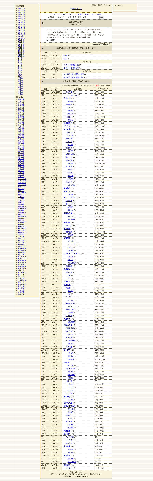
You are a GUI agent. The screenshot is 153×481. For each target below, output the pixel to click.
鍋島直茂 (70, 113)
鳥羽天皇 (21, 189)
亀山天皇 (21, 222)
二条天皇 (21, 197)
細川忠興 (70, 241)
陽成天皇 (21, 161)
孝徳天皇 (21, 119)
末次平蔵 (69, 142)
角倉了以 (67, 191)
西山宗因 (69, 443)
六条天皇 (21, 203)
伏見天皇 (21, 224)
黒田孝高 (69, 148)
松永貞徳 (69, 316)
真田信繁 (69, 272)
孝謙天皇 (21, 139)
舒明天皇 (21, 115)
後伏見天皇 (22, 230)
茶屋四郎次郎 (71, 369)
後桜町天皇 (22, 284)
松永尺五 (70, 387)
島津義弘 (69, 104)
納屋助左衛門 (72, 263)
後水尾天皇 (68, 403)
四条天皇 (21, 219)
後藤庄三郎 (71, 322)
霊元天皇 (21, 276)
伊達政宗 (67, 282)
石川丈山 (70, 365)
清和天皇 (21, 157)
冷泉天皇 (21, 169)
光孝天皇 (21, 155)
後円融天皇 (22, 250)
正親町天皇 (22, 264)
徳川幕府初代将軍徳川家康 (74, 74)
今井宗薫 (70, 179)
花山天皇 (21, 173)
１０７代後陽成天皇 (71, 65)
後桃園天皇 (22, 288)
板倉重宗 (70, 371)
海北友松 (67, 98)
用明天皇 (21, 109)
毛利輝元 (67, 188)
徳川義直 (70, 427)
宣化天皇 (21, 103)
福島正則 (69, 226)
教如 (69, 216)
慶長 (65, 55)
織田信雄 (70, 210)
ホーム (52, 14)
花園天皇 (21, 234)
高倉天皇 (21, 201)
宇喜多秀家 (70, 328)
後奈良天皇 (22, 262)
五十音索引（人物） (64, 14)
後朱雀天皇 (22, 181)
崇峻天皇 (21, 111)
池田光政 (67, 456)
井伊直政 (69, 232)
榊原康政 (70, 163)
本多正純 (70, 260)
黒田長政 (70, 291)
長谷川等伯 (68, 123)
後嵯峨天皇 (22, 216)
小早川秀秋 (71, 359)
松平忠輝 (70, 390)
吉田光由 (69, 415)
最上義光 (70, 145)
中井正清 (70, 256)
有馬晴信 (67, 269)
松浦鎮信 (70, 172)
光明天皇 (21, 238)
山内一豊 (70, 135)
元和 (65, 59)
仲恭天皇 (21, 214)
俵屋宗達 (67, 285)
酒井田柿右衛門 (69, 406)
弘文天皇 (21, 127)
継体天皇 (21, 99)
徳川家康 (67, 129)
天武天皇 (21, 123)
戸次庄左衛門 (72, 462)
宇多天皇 (21, 159)
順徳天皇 (21, 211)
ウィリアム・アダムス (72, 254)
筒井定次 (70, 235)
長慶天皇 (21, 246)
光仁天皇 (21, 137)
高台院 (70, 169)
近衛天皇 (21, 195)
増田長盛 (69, 139)
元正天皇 (21, 131)
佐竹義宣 (70, 312)
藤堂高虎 (69, 204)
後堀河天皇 (22, 213)
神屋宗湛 (70, 176)
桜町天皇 (21, 282)
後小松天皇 (22, 252)
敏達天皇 (21, 107)
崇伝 (69, 294)
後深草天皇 (22, 220)
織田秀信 (70, 356)
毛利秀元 (70, 353)
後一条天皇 (22, 179)
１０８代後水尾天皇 (71, 68)
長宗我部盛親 (71, 341)
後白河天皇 (22, 193)
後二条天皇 (22, 228)
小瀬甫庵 (70, 250)
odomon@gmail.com (81, 476)
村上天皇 (21, 167)
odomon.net (67, 476)
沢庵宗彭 (69, 331)
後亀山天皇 (22, 248)
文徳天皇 (21, 153)
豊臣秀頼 (67, 397)
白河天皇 (21, 199)
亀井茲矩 (70, 207)
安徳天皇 (21, 205)
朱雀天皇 (21, 165)
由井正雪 (69, 440)
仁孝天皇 (21, 292)
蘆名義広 (70, 343)
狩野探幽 (67, 431)
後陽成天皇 (68, 325)
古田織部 (69, 132)
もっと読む (50, 40)
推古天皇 (21, 113)
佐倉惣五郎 (70, 437)
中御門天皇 (22, 280)
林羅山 (66, 362)
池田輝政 (69, 266)
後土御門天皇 (22, 258)
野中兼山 (69, 468)
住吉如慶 (69, 421)
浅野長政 (69, 157)
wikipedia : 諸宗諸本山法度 (100, 44)
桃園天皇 (21, 286)
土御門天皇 (22, 208)
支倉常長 (67, 319)
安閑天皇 (21, 101)
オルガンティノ (73, 95)
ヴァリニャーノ (69, 126)
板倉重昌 (70, 378)
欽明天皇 (21, 105)
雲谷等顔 (70, 151)
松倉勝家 (70, 412)
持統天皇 (21, 125)
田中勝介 (69, 337)
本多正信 (70, 110)
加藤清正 (67, 238)
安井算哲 (70, 384)
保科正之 (67, 465)
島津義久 (70, 101)
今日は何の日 (97, 14)
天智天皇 (21, 121)
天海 (69, 107)
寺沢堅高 (70, 449)
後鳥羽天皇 (22, 207)
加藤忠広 (70, 424)
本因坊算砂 (71, 219)
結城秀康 (70, 334)
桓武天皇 (21, 143)
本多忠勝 (69, 167)
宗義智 (68, 288)
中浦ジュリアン (73, 306)
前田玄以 (69, 117)
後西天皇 (21, 274)
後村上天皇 (22, 240)
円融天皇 (21, 171)
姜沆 (69, 278)
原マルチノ (71, 300)
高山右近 (69, 182)
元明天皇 (21, 129)
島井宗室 (70, 120)
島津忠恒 (69, 347)
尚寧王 (70, 247)
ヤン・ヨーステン (70, 198)
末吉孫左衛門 (71, 310)
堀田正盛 (70, 452)
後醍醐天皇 (22, 232)
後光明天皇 (22, 272)
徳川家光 (67, 434)
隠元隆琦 (69, 393)
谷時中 (70, 418)
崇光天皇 (21, 242)
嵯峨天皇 (21, 149)
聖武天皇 (21, 135)
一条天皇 (21, 177)
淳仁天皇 (21, 141)
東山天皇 (21, 278)
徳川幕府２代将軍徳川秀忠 (74, 77)
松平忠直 (70, 399)
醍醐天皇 (21, 163)
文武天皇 (21, 133)
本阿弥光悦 (68, 213)
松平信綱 (70, 409)
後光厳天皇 (22, 244)
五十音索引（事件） (82, 14)
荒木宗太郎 (71, 375)
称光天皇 (21, 254)
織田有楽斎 (70, 154)
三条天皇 (21, 175)
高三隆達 (69, 92)
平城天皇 (21, 145)
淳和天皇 (21, 147)
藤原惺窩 (67, 229)
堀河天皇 (21, 187)
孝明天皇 (21, 294)
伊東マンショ (71, 303)
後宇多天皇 (22, 226)
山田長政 (69, 381)
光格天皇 (21, 290)
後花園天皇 (22, 256)
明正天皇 (21, 270)
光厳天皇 (21, 236)
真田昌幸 (69, 160)
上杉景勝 (69, 201)
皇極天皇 (21, 117)
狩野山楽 (67, 222)
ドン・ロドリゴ (73, 244)
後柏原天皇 (22, 260)
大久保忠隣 (71, 185)
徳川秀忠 (67, 350)
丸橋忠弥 (70, 458)
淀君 (69, 275)
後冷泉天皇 (22, 183)
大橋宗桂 (70, 194)
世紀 (21, 8)
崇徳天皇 (21, 191)
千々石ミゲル (71, 297)
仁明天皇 (21, 151)
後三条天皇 (22, 185)
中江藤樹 (67, 446)
